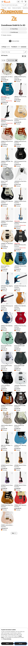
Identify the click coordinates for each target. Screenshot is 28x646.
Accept (20, 643)
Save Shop (15, 29)
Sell (18, 1)
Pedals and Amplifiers (16, 7)
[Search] (25, 5)
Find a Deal (4, 7)
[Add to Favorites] (12, 65)
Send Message (14, 32)
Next (13, 533)
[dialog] (14, 637)
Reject (7, 643)
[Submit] (25, 52)
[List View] (25, 56)
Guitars (9, 7)
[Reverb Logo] (7, 2)
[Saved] (22, 1)
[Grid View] (23, 56)
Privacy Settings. (7, 638)
